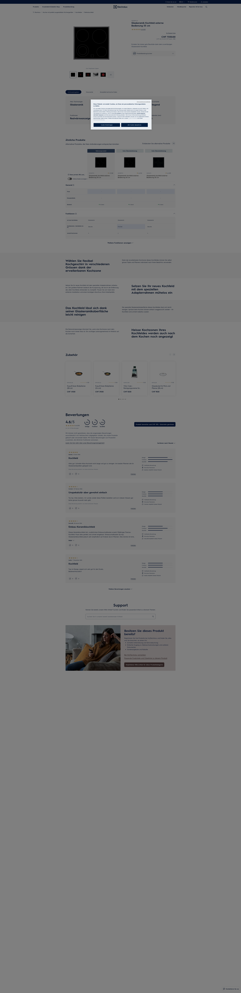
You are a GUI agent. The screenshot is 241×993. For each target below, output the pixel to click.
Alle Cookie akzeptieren (134, 125)
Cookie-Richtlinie (132, 118)
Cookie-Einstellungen (106, 125)
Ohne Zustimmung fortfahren (143, 101)
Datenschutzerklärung (98, 119)
